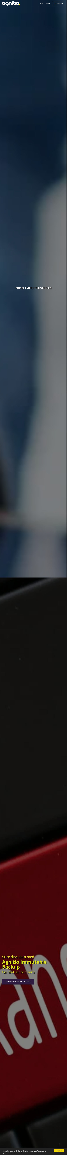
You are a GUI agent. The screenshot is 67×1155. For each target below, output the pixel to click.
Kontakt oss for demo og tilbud (18, 982)
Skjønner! (59, 1151)
